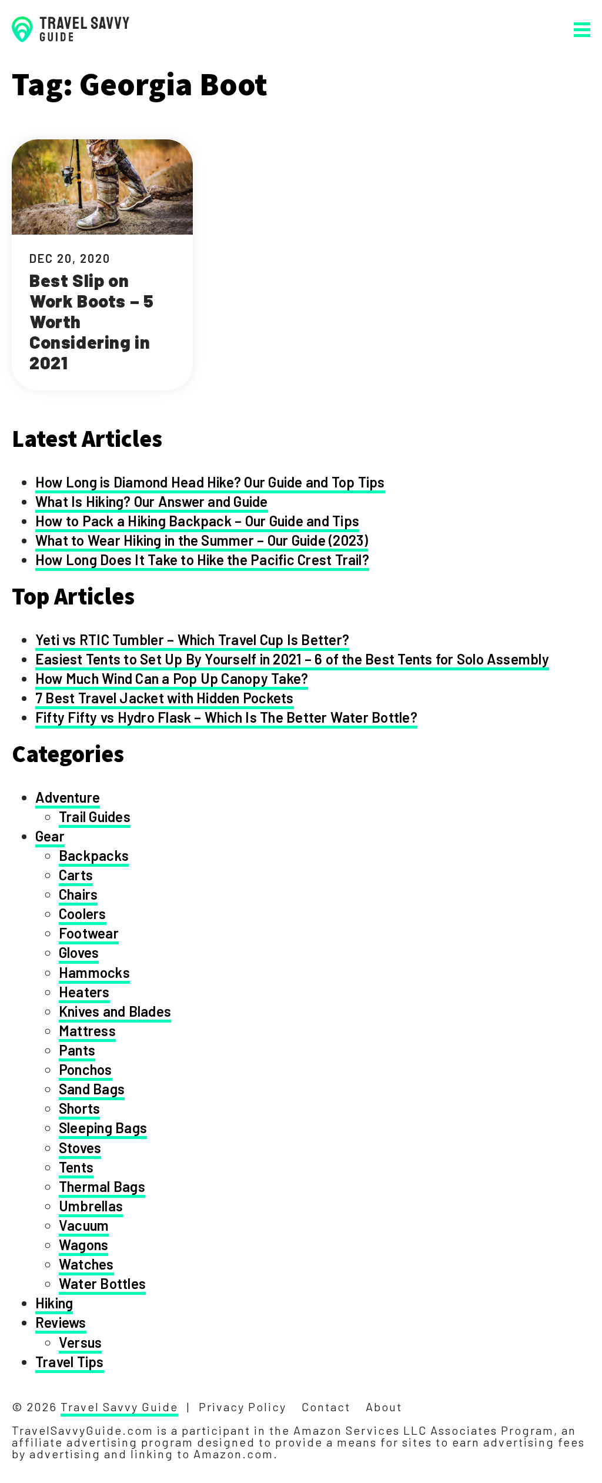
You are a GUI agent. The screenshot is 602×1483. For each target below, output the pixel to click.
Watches (86, 1263)
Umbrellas (91, 1205)
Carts (76, 874)
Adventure (67, 797)
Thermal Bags (102, 1186)
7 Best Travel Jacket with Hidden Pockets (164, 697)
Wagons (83, 1244)
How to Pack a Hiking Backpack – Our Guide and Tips (197, 520)
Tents (76, 1166)
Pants (77, 1049)
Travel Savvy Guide (119, 1407)
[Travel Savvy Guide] (70, 29)
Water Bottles (102, 1283)
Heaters (84, 991)
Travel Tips (69, 1361)
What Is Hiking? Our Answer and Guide (151, 501)
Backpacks (94, 855)
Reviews (60, 1322)
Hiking (54, 1302)
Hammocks (94, 972)
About (384, 1407)
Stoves (80, 1147)
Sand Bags (92, 1088)
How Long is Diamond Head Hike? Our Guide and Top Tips (210, 481)
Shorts (79, 1108)
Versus (80, 1342)
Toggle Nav (582, 29)
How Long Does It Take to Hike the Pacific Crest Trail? (202, 559)
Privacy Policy (242, 1407)
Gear (50, 835)
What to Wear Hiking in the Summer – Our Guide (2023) (201, 540)
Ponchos (85, 1069)
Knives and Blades (115, 1011)
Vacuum (84, 1225)
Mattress (87, 1030)
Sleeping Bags (103, 1127)
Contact (326, 1407)
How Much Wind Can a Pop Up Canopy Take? (171, 678)
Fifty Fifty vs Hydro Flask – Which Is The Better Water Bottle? (226, 717)
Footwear (89, 932)
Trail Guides (95, 816)
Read (102, 264)
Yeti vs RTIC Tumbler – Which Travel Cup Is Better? (192, 639)
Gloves (79, 952)
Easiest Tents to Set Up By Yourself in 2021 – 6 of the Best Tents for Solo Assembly (292, 658)
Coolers (82, 913)
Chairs (78, 894)
